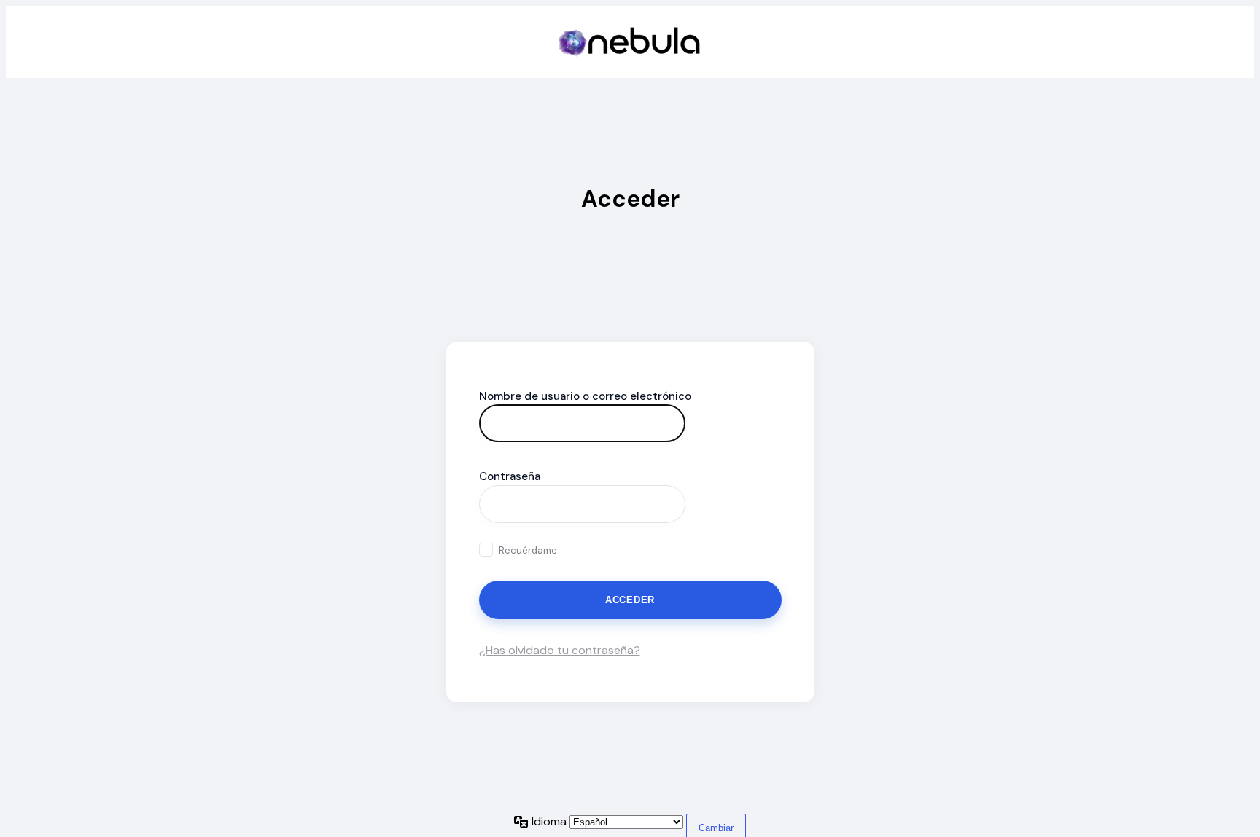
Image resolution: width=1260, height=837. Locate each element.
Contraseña (509, 476)
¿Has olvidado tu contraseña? (559, 650)
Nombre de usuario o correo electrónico (585, 396)
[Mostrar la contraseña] (704, 504)
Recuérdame (528, 550)
